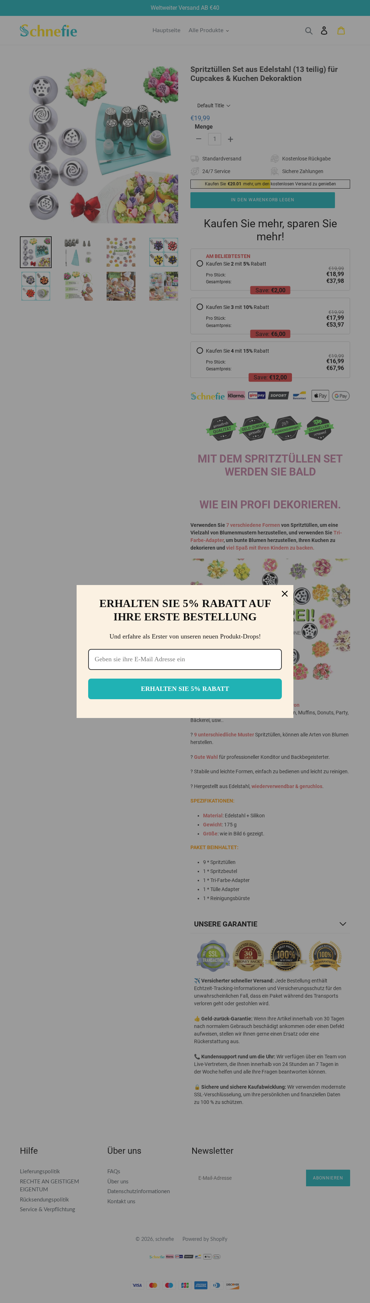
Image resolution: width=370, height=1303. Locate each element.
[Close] (284, 593)
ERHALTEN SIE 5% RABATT (185, 688)
